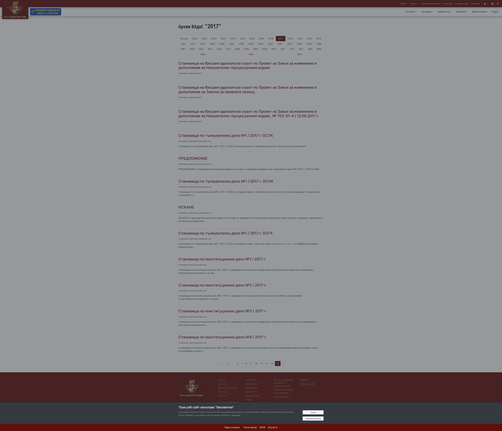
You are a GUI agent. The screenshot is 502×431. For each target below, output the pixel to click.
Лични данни (250, 427)
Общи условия (231, 427)
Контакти (273, 427)
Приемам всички (313, 418)
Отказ (313, 412)
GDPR (262, 427)
